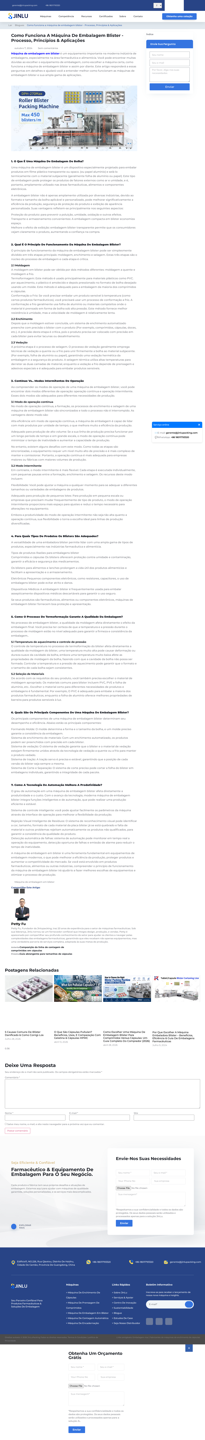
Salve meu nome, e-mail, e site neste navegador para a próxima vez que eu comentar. (56, 1124)
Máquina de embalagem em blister (35, 882)
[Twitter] (168, 1321)
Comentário (12, 1077)
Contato (138, 16)
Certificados (106, 16)
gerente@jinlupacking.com (182, 432)
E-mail (73, 1113)
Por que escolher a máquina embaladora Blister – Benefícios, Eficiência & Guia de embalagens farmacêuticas (173, 1037)
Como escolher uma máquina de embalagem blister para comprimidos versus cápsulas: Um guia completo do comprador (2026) (126, 1036)
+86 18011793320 (180, 437)
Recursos (86, 16)
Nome (9, 1113)
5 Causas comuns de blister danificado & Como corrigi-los (24, 1033)
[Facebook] (159, 1321)
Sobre (122, 16)
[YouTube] (149, 1321)
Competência (66, 16)
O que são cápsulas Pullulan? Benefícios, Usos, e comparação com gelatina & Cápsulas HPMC (77, 1035)
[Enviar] (189, 1304)
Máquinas (45, 16)
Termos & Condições (77, 1337)
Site (136, 1113)
